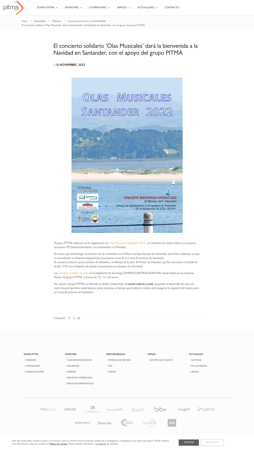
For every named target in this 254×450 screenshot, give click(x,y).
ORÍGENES (31, 360)
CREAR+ (113, 372)
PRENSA (195, 372)
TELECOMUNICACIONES (79, 360)
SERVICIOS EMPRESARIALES (80, 384)
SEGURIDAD (73, 366)
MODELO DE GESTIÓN (120, 360)
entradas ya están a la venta (73, 273)
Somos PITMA (45, 8)
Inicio (24, 21)
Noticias (56, 21)
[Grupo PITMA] (13, 8)
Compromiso (98, 8)
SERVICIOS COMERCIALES (79, 378)
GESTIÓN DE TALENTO (161, 360)
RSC (110, 366)
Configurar (101, 444)
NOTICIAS (196, 360)
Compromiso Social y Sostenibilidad (87, 21)
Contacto (172, 8)
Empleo (122, 8)
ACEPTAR (189, 442)
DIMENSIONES (33, 366)
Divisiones (72, 8)
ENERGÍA (71, 372)
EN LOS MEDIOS (199, 366)
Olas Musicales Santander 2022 (127, 243)
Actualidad (146, 8)
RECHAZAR (212, 442)
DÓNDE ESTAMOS (35, 372)
